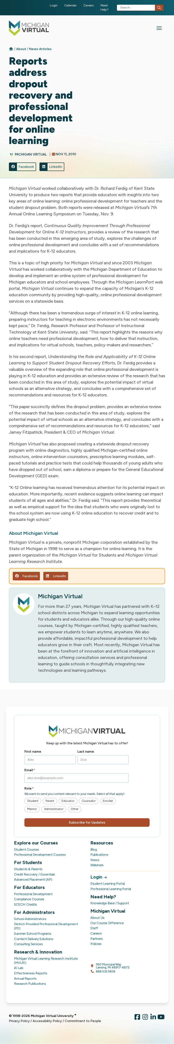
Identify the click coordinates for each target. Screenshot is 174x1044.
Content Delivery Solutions (33, 939)
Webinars (97, 865)
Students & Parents (28, 869)
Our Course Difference (107, 923)
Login (54, 5)
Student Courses (26, 849)
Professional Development (33, 894)
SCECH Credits (25, 904)
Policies (95, 944)
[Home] (11, 49)
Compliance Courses (29, 899)
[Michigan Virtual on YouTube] (161, 1018)
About (21, 49)
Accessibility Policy (47, 1021)
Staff (94, 928)
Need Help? (104, 8)
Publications (99, 855)
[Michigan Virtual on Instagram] (145, 1018)
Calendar (70, 5)
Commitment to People (83, 1021)
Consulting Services (28, 944)
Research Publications (30, 984)
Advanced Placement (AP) (33, 879)
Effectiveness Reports (30, 973)
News (94, 860)
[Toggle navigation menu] (159, 28)
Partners (96, 939)
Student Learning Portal (107, 884)
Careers (88, 5)
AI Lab (18, 968)
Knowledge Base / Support (109, 903)
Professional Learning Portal (110, 889)
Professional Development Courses (40, 855)
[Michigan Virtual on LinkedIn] (153, 1018)
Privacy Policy (19, 1021)
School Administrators (30, 919)
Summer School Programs (32, 934)
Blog (93, 849)
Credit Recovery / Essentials (34, 874)
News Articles (40, 49)
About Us (97, 918)
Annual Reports (25, 978)
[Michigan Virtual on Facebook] (137, 1018)
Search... (126, 7)
